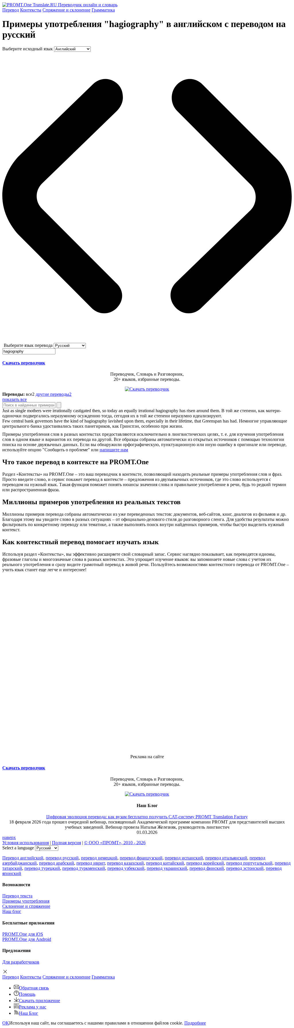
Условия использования (25, 842)
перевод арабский (56, 863)
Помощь (27, 994)
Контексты (30, 9)
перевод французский (141, 857)
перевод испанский (184, 857)
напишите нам (114, 449)
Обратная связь (34, 987)
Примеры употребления (25, 901)
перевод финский (206, 868)
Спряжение (66, 9)
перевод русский (62, 857)
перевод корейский (205, 863)
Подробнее (195, 1023)
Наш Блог (28, 1013)
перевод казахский (125, 863)
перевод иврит (90, 863)
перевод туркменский (83, 868)
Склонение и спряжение (26, 906)
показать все (14, 399)
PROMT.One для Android (26, 939)
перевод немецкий (99, 857)
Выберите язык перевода (28, 345)
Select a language (18, 847)
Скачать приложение (39, 1000)
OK (5, 1023)
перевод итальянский (226, 857)
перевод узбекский (125, 868)
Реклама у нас (32, 1006)
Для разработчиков (20, 962)
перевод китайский (165, 863)
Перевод (10, 9)
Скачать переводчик (23, 362)
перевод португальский (249, 863)
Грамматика (103, 9)
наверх (9, 837)
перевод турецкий (42, 868)
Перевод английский (22, 857)
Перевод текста (17, 895)
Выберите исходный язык (27, 48)
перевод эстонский (245, 868)
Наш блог (11, 911)
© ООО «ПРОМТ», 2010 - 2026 (115, 842)
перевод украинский (167, 868)
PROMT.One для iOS (22, 934)
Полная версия (66, 842)
